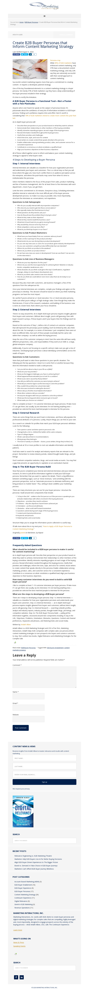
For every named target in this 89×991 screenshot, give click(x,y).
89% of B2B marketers (63, 63)
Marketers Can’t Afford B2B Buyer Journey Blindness (34, 869)
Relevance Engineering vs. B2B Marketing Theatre (33, 856)
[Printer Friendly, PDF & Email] (15, 642)
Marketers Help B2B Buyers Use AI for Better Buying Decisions (38, 859)
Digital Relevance (20, 901)
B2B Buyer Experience (22, 888)
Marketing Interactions (44, 8)
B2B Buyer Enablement (23, 885)
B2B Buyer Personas (28, 648)
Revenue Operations (22, 908)
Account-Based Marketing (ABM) (26, 882)
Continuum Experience (22, 898)
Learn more (17, 930)
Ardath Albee (26, 624)
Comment (17, 665)
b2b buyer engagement (55, 648)
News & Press (18, 942)
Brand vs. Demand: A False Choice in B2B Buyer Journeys (35, 866)
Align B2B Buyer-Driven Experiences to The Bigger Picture (36, 862)
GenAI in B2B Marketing (23, 904)
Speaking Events (19, 946)
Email (15, 703)
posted (22, 533)
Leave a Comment (66, 35)
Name (16, 692)
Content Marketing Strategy (24, 894)
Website (16, 715)
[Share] (30, 54)
